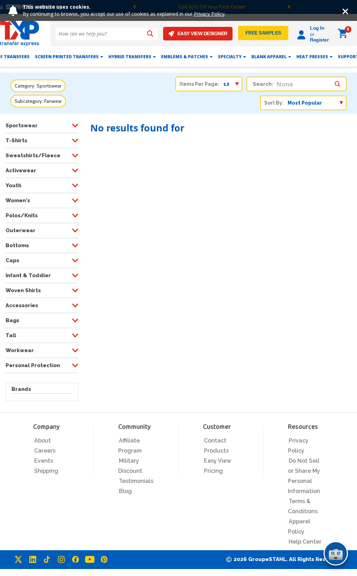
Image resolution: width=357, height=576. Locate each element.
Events (43, 460)
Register (319, 40)
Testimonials (136, 481)
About (42, 440)
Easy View (217, 460)
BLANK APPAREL (269, 57)
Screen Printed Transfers (67, 57)
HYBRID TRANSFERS (129, 57)
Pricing (213, 471)
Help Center (305, 541)
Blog (125, 491)
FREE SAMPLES (263, 33)
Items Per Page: (199, 84)
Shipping (46, 471)
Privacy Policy (209, 13)
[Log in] (302, 33)
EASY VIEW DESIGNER (202, 33)
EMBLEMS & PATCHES (184, 57)
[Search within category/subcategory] (337, 82)
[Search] (150, 34)
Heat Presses (312, 57)
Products (216, 450)
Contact (215, 440)
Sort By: (273, 102)
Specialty (230, 57)
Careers (44, 450)
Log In (317, 28)
